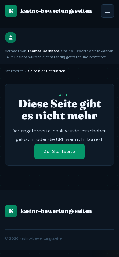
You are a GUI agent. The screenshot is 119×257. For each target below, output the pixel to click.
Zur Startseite (59, 151)
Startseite (14, 71)
